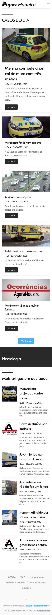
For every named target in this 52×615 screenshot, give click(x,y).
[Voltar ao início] (19, 4)
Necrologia (26, 587)
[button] (48, 4)
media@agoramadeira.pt (37, 605)
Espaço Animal (37, 577)
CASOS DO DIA (15, 20)
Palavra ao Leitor (38, 582)
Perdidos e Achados (15, 582)
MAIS (22, 577)
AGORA (12, 577)
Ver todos (26, 341)
